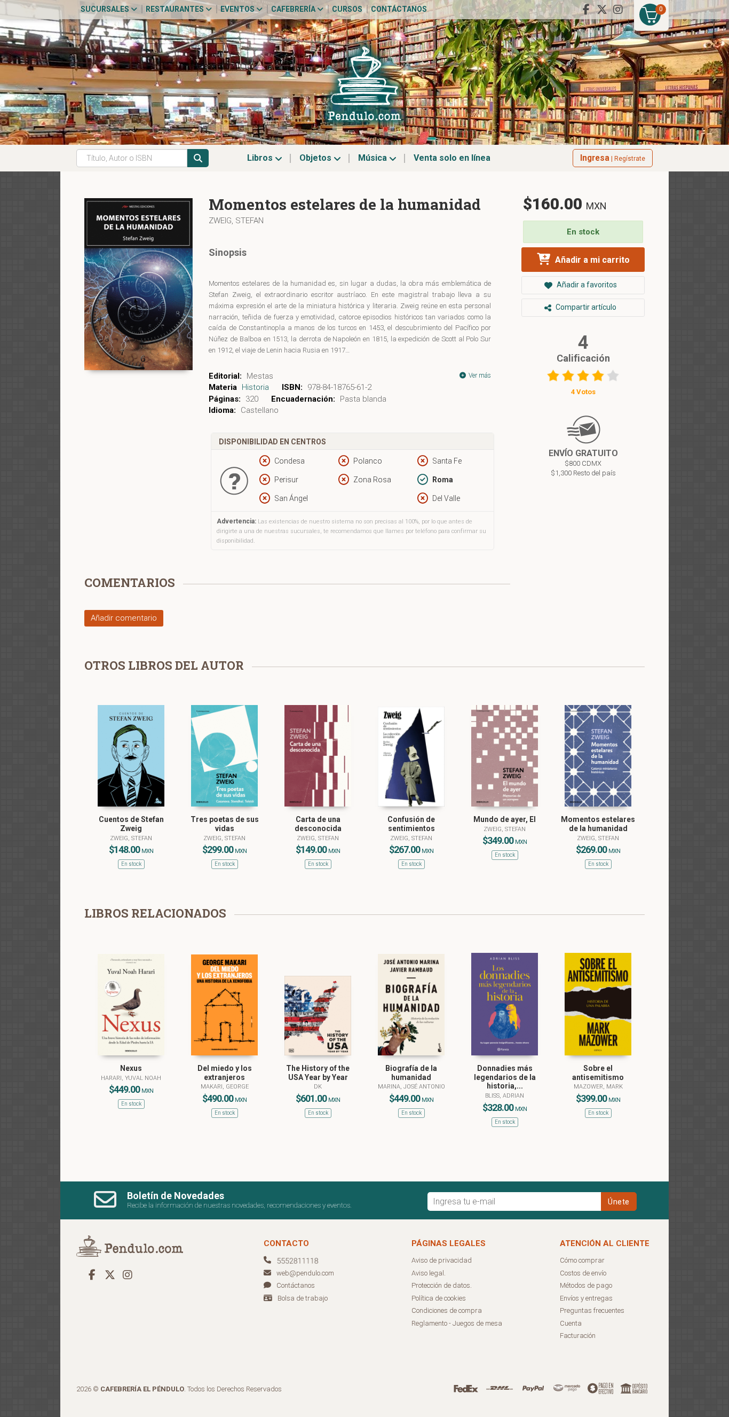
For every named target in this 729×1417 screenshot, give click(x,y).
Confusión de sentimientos (411, 824)
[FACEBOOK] (586, 9)
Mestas (260, 376)
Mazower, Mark (598, 1086)
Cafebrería (294, 9)
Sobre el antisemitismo (598, 1073)
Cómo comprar (582, 1260)
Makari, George (225, 1086)
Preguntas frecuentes (592, 1310)
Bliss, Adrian (504, 1095)
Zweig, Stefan (236, 220)
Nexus (131, 1068)
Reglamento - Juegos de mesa (456, 1323)
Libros (261, 158)
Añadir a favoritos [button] (586, 284)
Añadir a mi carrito (591, 260)
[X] (602, 9)
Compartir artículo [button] (585, 307)
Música (373, 158)
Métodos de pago (586, 1285)
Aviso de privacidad (441, 1260)
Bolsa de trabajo (303, 1298)
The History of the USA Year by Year (318, 1073)
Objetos (316, 158)
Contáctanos (399, 9)
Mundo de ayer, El (504, 819)
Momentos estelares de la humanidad (598, 824)
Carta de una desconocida (318, 824)
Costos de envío (583, 1273)
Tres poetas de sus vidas (225, 824)
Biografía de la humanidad (411, 1073)
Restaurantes (175, 9)
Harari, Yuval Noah (131, 1078)
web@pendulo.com (305, 1273)
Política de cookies (438, 1298)
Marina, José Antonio (411, 1086)
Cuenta (571, 1323)
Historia (255, 387)
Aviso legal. (428, 1273)
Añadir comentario (124, 618)
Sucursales (106, 9)
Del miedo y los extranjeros (224, 1073)
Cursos (347, 9)
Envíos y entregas (586, 1298)
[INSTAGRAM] (618, 9)
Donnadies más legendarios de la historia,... (505, 1077)
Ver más (479, 375)
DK (318, 1086)
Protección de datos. (441, 1285)
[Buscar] (198, 158)
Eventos (238, 9)
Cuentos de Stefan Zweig (131, 824)
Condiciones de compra (446, 1310)
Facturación (578, 1336)
